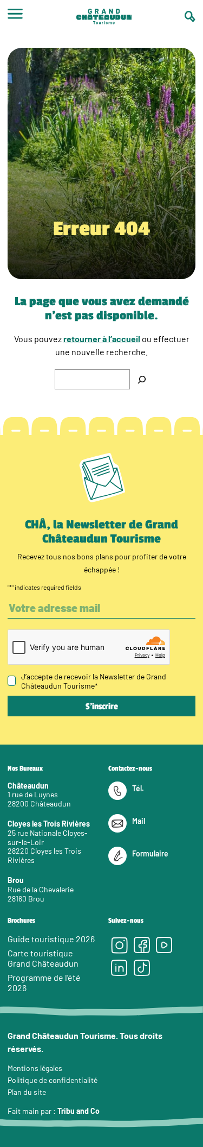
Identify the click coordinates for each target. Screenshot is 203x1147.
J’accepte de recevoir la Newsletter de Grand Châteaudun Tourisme (93, 681)
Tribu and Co (78, 1111)
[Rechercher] (141, 379)
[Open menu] (15, 17)
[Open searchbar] (190, 16)
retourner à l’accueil (101, 338)
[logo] (104, 17)
